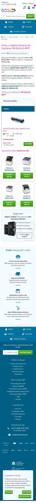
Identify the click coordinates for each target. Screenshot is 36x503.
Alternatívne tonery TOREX (18, 389)
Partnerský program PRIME (18, 394)
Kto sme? (18, 409)
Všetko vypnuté (25, 496)
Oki (21, 37)
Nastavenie (27, 492)
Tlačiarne (10, 27)
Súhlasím (8, 492)
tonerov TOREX (16, 78)
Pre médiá (18, 417)
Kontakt (18, 419)
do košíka (28, 144)
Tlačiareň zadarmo (19, 31)
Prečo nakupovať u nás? (18, 384)
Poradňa (18, 399)
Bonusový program (18, 371)
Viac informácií (20, 487)
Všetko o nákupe (28, 3)
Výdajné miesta (18, 366)
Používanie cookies (18, 411)
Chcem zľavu (25, 352)
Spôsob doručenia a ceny (18, 364)
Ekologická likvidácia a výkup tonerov (18, 391)
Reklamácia (18, 374)
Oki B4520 (15, 65)
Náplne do (9, 169)
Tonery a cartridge (13, 37)
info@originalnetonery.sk (20, 435)
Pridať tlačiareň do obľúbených (18, 53)
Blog (18, 397)
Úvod (4, 37)
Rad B (26, 37)
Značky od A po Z (18, 369)
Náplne (10, 22)
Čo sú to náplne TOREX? (24, 235)
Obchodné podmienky (18, 414)
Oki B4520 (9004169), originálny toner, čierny (16, 129)
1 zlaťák (11, 136)
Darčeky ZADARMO (18, 386)
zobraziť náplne (9, 175)
